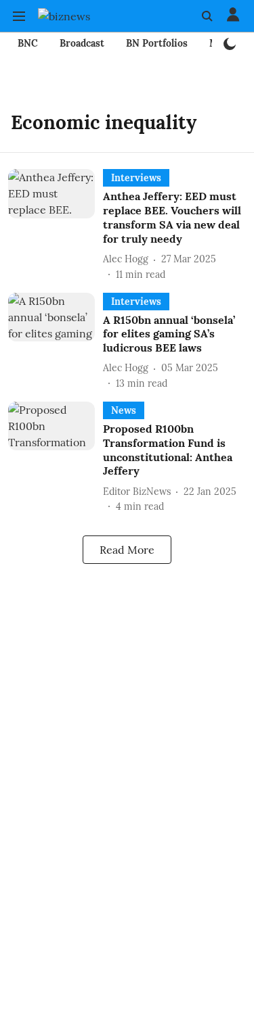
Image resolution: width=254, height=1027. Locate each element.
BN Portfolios (157, 43)
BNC (28, 43)
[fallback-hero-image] (55, 225)
